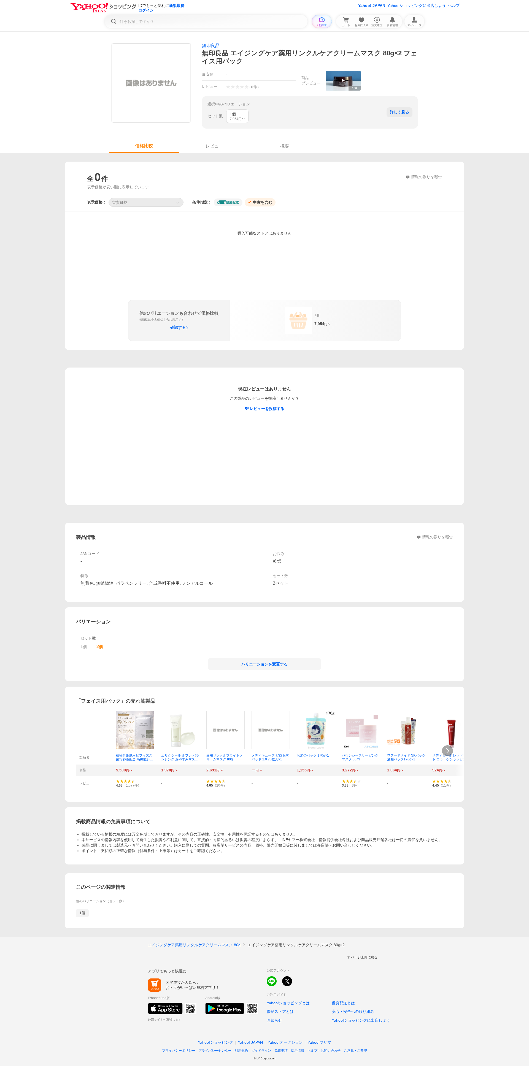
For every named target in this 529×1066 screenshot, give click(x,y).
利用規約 (241, 1051)
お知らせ (274, 1020)
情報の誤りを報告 (437, 537)
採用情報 (297, 1051)
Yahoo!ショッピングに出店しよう (416, 5)
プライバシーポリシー (178, 1051)
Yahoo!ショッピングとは (288, 1003)
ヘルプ (454, 5)
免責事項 (281, 1051)
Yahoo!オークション (285, 1042)
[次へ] (447, 750)
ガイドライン (261, 1051)
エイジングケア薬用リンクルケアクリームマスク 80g (194, 945)
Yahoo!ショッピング (215, 1042)
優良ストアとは (280, 1011)
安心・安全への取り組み (353, 1011)
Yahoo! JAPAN (371, 5)
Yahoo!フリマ (319, 1042)
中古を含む (262, 202)
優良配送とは (343, 1003)
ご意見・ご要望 (355, 1051)
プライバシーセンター (214, 1051)
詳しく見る (399, 112)
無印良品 (211, 45)
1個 (82, 913)
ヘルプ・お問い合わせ (324, 1051)
